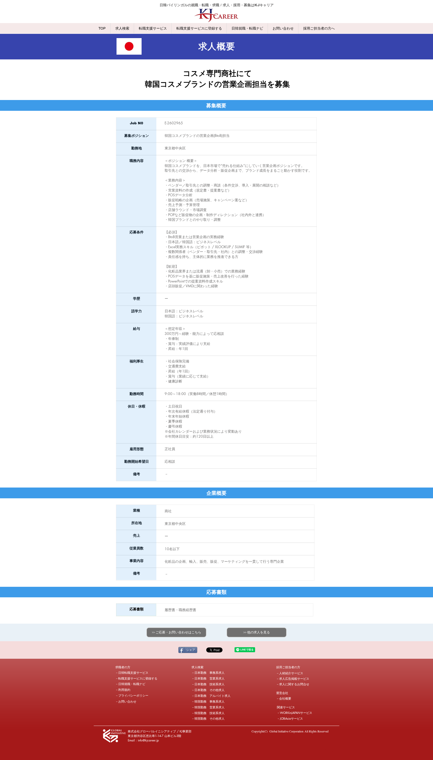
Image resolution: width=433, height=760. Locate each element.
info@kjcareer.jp (148, 740)
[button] (133, 667)
